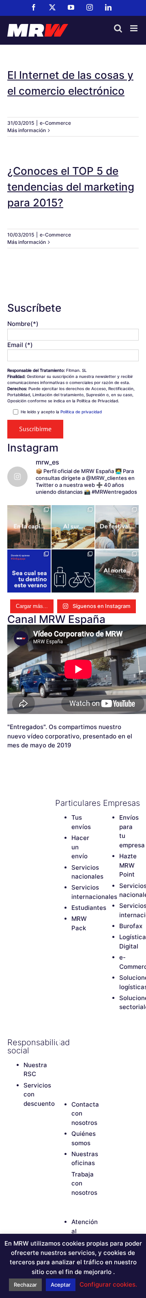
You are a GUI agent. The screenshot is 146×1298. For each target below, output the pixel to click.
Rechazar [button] (25, 1284)
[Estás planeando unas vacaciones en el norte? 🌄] (117, 571)
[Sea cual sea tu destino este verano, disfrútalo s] (29, 571)
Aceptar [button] (61, 1284)
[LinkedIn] (59, 1070)
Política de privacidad (81, 411)
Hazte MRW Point (128, 865)
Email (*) (20, 345)
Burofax (130, 926)
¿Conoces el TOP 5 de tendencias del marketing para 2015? (70, 187)
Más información (26, 130)
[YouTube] (59, 1056)
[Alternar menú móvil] (134, 28)
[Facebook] (59, 1042)
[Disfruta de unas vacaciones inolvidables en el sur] (73, 527)
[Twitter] (73, 1042)
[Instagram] (73, 1056)
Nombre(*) (23, 324)
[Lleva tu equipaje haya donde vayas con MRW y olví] (73, 571)
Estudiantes (88, 908)
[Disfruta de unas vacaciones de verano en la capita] (29, 527)
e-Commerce (55, 123)
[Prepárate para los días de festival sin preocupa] (117, 527)
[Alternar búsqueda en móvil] (118, 28)
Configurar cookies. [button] (108, 1284)
